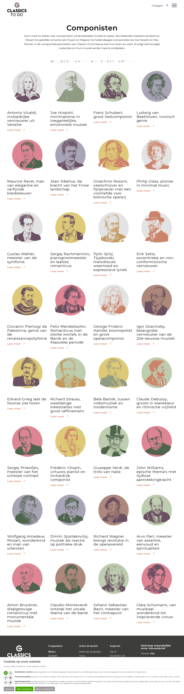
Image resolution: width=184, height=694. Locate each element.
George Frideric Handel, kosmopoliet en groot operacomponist (112, 332)
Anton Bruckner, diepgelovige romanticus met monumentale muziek (22, 613)
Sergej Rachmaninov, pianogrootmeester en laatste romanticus (70, 260)
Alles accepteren (24, 689)
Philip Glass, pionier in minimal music (155, 183)
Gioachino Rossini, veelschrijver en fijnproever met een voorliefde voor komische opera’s (112, 189)
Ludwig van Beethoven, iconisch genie (156, 116)
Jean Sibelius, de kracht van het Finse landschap (69, 185)
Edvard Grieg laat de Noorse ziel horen (26, 401)
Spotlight (52, 655)
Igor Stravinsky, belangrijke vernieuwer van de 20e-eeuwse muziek (156, 332)
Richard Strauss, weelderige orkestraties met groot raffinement (67, 405)
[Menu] (173, 5)
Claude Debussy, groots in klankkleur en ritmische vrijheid (156, 403)
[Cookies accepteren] (6, 673)
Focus (82, 655)
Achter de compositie (90, 651)
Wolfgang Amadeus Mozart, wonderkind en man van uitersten (26, 542)
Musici (51, 651)
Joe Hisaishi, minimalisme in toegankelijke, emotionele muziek (68, 118)
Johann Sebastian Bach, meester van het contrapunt (111, 609)
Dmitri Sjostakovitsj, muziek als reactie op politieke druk (69, 540)
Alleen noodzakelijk (44, 689)
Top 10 (113, 651)
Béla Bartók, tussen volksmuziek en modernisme (111, 403)
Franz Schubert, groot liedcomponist (112, 114)
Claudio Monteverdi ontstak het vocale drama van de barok (69, 609)
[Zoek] (167, 5)
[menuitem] (167, 5)
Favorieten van (117, 655)
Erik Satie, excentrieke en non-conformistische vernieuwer (156, 260)
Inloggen (157, 5)
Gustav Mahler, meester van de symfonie (22, 258)
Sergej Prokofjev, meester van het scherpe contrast (23, 472)
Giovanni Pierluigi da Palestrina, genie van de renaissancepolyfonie (27, 332)
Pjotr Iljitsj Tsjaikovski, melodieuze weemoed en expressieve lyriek (110, 262)
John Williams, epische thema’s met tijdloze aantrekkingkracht (156, 474)
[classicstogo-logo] (16, 9)
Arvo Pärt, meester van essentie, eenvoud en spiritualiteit (154, 542)
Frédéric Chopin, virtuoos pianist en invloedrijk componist (67, 474)
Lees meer (14, 130)
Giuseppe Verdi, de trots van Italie (111, 470)
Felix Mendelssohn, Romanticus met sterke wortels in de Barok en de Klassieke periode (69, 334)
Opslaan (9, 689)
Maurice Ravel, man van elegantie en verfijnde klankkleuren (25, 187)
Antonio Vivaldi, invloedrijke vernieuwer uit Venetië (22, 118)
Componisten (55, 646)
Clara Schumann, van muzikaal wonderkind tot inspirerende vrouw (156, 611)
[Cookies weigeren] (10, 673)
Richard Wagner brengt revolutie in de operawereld (111, 540)
